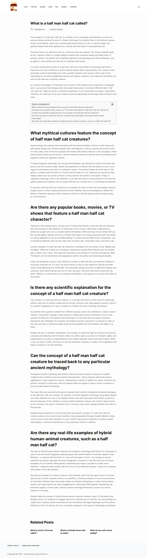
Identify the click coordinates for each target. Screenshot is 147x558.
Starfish (73, 7)
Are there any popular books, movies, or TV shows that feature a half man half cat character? (70, 110)
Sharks (42, 7)
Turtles (34, 7)
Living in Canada (56, 29)
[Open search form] (139, 7)
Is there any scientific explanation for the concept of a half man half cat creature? (65, 113)
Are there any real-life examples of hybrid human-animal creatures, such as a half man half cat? (71, 121)
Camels (64, 7)
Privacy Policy (13, 545)
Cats (26, 7)
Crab (50, 7)
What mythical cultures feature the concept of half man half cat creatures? (62, 107)
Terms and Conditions (30, 545)
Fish (56, 7)
